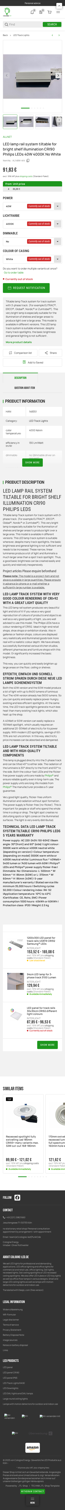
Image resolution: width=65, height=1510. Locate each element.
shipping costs (26, 176)
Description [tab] (20, 378)
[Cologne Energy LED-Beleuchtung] (7, 12)
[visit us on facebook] (17, 1198)
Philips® (49, 775)
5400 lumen (36, 467)
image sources (10, 1340)
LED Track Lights (21, 35)
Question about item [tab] (24, 388)
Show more (32, 462)
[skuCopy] (28, 160)
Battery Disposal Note (13, 1334)
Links (5, 1350)
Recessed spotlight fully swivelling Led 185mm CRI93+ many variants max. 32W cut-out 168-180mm (22, 1141)
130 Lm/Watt (36, 442)
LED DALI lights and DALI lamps (18, 1393)
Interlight (34, 948)
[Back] (7, 75)
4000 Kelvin (35, 430)
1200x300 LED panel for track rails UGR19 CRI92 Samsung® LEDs (41, 940)
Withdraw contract (32, 1491)
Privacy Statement (12, 1329)
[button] (23, 1114)
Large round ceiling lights (15, 1398)
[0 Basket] (49, 12)
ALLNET (7, 136)
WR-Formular (9, 1314)
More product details (19, 342)
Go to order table (13, 272)
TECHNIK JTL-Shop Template (45, 1485)
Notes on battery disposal (15, 1345)
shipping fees (43, 1467)
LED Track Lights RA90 (14, 1383)
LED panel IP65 (10, 1377)
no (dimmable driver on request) (42, 456)
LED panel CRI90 (11, 1372)
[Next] (59, 120)
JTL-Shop (23, 1485)
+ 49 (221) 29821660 (15, 1217)
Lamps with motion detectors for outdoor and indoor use (30, 1404)
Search (52, 24)
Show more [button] (47, 1044)
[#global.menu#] (58, 12)
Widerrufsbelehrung (13, 1309)
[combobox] (32, 206)
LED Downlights (10, 1388)
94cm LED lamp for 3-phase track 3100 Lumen (41, 976)
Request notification (29, 288)
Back (5, 35)
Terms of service (11, 1324)
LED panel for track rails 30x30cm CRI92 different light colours (42, 1011)
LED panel (8, 1367)
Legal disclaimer (11, 1319)
